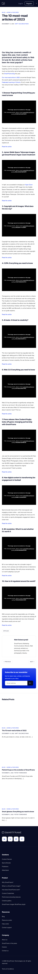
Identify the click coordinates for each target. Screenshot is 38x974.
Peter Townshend (20, 773)
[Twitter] (10, 839)
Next (31, 661)
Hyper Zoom (29, 185)
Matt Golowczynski (22, 24)
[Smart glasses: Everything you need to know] (19, 794)
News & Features (13, 12)
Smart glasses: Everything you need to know (18, 811)
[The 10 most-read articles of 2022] (19, 714)
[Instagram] (16, 839)
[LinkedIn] (4, 839)
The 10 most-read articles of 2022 (14, 730)
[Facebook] (21, 839)
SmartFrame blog (9, 73)
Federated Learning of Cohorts (11, 82)
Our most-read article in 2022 (11, 77)
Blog (3, 12)
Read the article (6, 146)
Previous (8, 661)
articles (6, 631)
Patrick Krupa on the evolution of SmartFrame (18, 770)
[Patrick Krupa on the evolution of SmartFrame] (19, 753)
